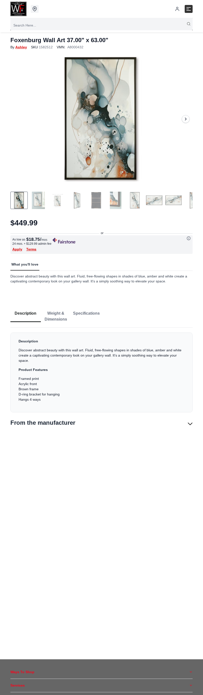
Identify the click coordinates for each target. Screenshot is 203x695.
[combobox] (101, 25)
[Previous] (17, 119)
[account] (177, 8)
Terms (31, 249)
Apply (17, 249)
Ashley (21, 47)
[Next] (186, 119)
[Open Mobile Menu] (189, 9)
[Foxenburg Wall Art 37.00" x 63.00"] (101, 119)
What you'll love (24, 264)
